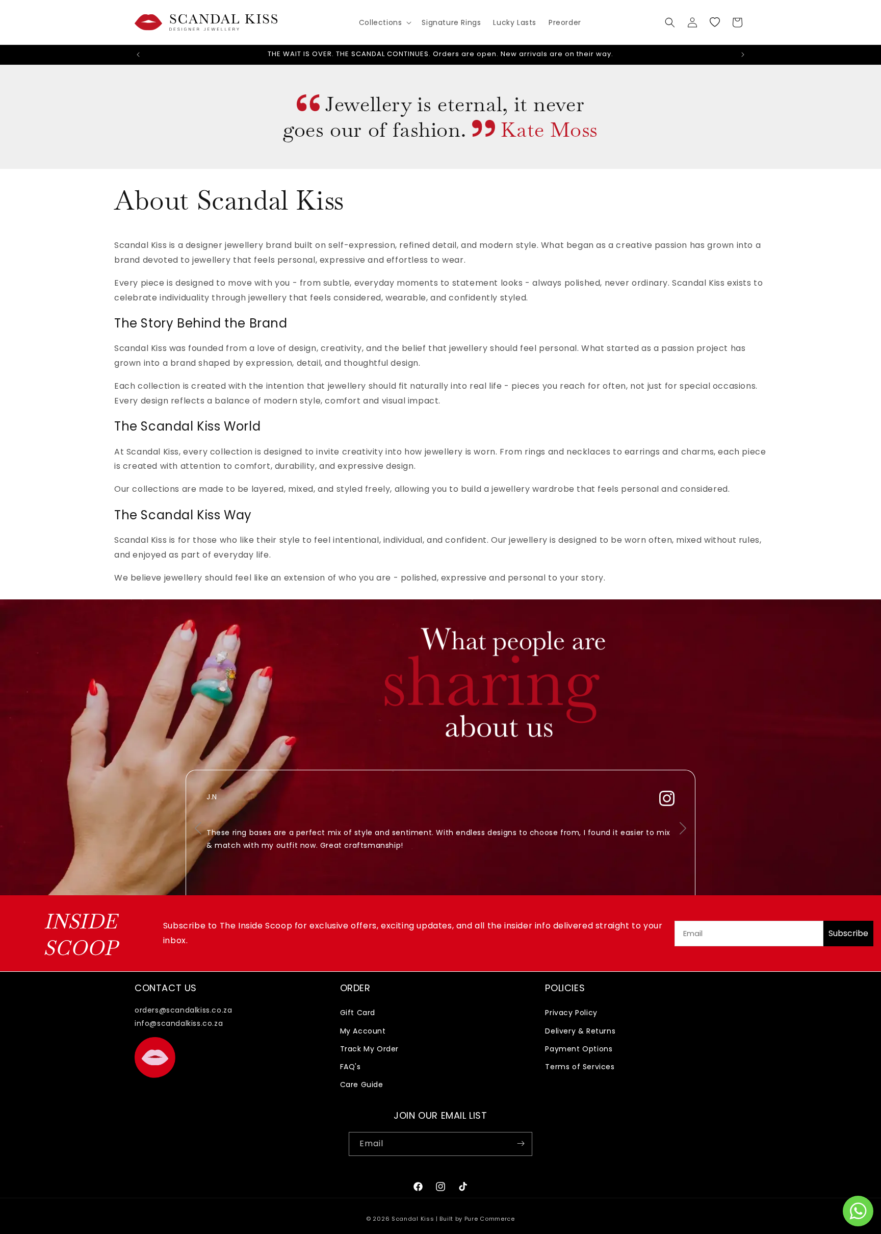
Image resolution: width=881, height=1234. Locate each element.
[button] (384, 22)
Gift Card (357, 1013)
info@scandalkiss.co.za (179, 1023)
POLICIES (565, 988)
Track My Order (369, 1049)
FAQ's (350, 1067)
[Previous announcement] (138, 54)
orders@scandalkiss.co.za (183, 1010)
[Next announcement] (743, 54)
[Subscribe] (520, 1143)
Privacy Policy (571, 1013)
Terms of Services (579, 1067)
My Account (363, 1031)
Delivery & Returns (580, 1031)
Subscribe (848, 933)
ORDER (355, 988)
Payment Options (578, 1049)
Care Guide (361, 1085)
